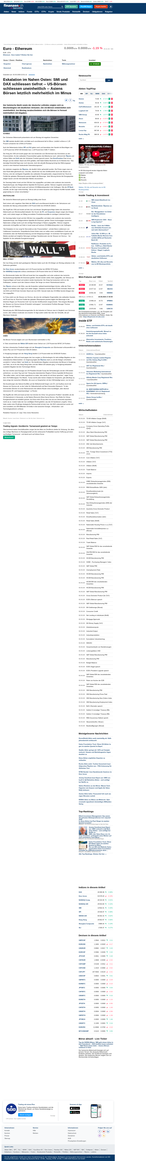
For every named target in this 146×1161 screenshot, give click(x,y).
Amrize (81, 103)
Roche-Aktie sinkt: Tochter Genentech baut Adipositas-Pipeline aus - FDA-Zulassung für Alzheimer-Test (95, 766)
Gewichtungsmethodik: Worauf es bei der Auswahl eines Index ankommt (98, 333)
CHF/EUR (82, 960)
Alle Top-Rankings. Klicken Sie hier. (92, 854)
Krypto (51, 12)
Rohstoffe (76, 12)
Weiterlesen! (9, 437)
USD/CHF (82, 976)
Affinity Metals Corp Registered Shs (99, 377)
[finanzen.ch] (13, 5)
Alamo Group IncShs (93, 397)
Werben (35, 1133)
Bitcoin (83, 1)
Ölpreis (68, 156)
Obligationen (97, 12)
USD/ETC (82, 1023)
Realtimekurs (26, 68)
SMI (5, 1)
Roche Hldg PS (84, 134)
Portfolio (65, 1152)
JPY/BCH (82, 1019)
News (14, 12)
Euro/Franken (58, 158)
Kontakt (7, 1130)
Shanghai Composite (42, 347)
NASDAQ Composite (13, 271)
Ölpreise (25, 169)
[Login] (111, 6)
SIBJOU (110, 289)
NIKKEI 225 (83, 916)
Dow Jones (10, 269)
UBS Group (83, 115)
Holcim (81, 99)
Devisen (86, 12)
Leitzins (93, 1152)
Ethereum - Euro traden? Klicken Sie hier (18, 55)
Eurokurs (16, 1152)
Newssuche (85, 75)
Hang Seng (28, 353)
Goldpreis (89, 1150)
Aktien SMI (8, 1150)
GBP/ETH (82, 1015)
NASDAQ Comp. (84, 900)
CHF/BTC (82, 991)
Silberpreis (25, 1152)
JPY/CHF (82, 956)
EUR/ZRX (82, 1027)
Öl (105, 1)
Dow (25, 1)
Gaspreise (51, 212)
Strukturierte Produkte (44, 1152)
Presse (6, 1136)
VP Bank (70, 187)
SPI (15, 1)
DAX (36, 1)
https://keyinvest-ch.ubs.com (93, 317)
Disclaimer (71, 1136)
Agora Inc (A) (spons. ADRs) (96, 383)
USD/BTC (82, 995)
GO (109, 80)
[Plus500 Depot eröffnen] (15, 8)
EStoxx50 (59, 1)
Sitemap (7, 1138)
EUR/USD (82, 944)
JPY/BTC (82, 987)
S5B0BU (110, 293)
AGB (69, 1138)
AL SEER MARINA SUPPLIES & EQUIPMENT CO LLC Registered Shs (98, 391)
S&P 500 (76, 1150)
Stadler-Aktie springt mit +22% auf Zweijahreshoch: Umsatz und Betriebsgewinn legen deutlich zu (95, 752)
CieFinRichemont (85, 107)
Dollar (95, 1)
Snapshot (7, 64)
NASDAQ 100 (83, 904)
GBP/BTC (82, 980)
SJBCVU (110, 308)
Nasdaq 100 (58, 1150)
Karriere (7, 1133)
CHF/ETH (82, 1007)
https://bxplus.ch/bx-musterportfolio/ (91, 183)
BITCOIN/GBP (84, 1031)
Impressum (71, 1130)
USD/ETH (82, 1011)
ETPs (44, 12)
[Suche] (62, 6)
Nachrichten (47, 64)
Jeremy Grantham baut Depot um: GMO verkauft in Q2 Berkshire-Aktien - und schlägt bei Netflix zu (95, 780)
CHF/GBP (82, 964)
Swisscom (82, 122)
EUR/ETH (82, 999)
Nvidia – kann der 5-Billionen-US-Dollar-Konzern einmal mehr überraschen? (101, 228)
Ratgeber (109, 12)
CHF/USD (82, 968)
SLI (30, 147)
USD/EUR (82, 948)
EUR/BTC (82, 984)
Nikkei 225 (24, 343)
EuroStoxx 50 (38, 1150)
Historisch (7, 68)
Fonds (29, 12)
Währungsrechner (68, 64)
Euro (47, 1)
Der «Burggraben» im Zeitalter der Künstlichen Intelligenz (101, 214)
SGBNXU (109, 305)
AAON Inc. (90, 354)
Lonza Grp (82, 130)
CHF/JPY (82, 972)
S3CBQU (109, 285)
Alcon (81, 118)
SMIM (24, 1150)
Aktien (6, 12)
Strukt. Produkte (63, 12)
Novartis (82, 126)
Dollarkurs (7, 1152)
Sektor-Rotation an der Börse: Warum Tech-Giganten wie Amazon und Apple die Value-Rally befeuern (94, 788)
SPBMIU (110, 301)
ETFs (37, 12)
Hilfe (34, 1130)
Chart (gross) (27, 64)
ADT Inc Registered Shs (95, 366)
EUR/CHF (82, 952)
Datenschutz (72, 1133)
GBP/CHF (82, 940)
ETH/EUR (96, 64)
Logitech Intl (83, 111)
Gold (71, 1)
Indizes (21, 12)
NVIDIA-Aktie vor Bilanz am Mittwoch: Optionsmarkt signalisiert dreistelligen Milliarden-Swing (95, 802)
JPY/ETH (82, 1003)
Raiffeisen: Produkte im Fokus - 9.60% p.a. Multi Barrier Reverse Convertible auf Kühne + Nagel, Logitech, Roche (101, 248)
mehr (80, 138)
